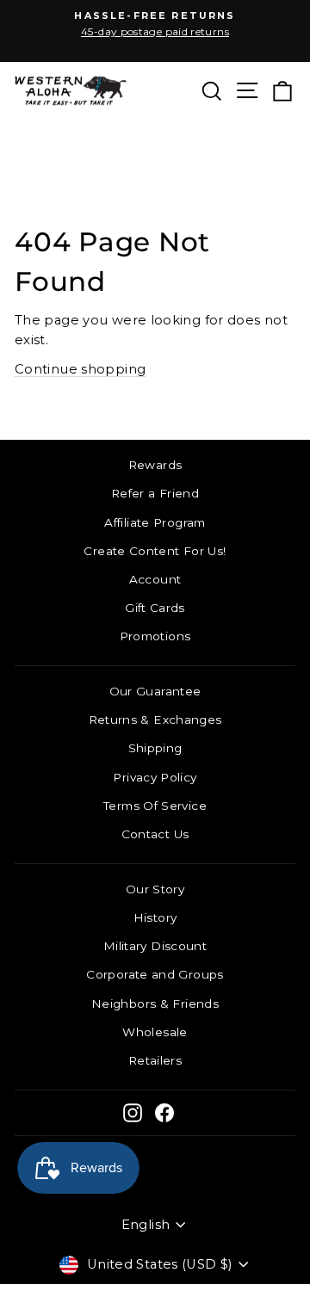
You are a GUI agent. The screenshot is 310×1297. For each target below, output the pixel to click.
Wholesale (154, 1032)
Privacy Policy (154, 777)
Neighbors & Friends (155, 1003)
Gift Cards (155, 608)
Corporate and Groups (154, 974)
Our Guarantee (155, 691)
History (155, 917)
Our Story (155, 889)
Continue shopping (80, 369)
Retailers (155, 1060)
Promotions (155, 636)
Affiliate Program (154, 522)
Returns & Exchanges (155, 719)
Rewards (155, 465)
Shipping (155, 748)
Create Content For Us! (155, 551)
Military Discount (155, 946)
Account (155, 579)
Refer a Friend (155, 493)
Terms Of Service (155, 805)
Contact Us (155, 834)
